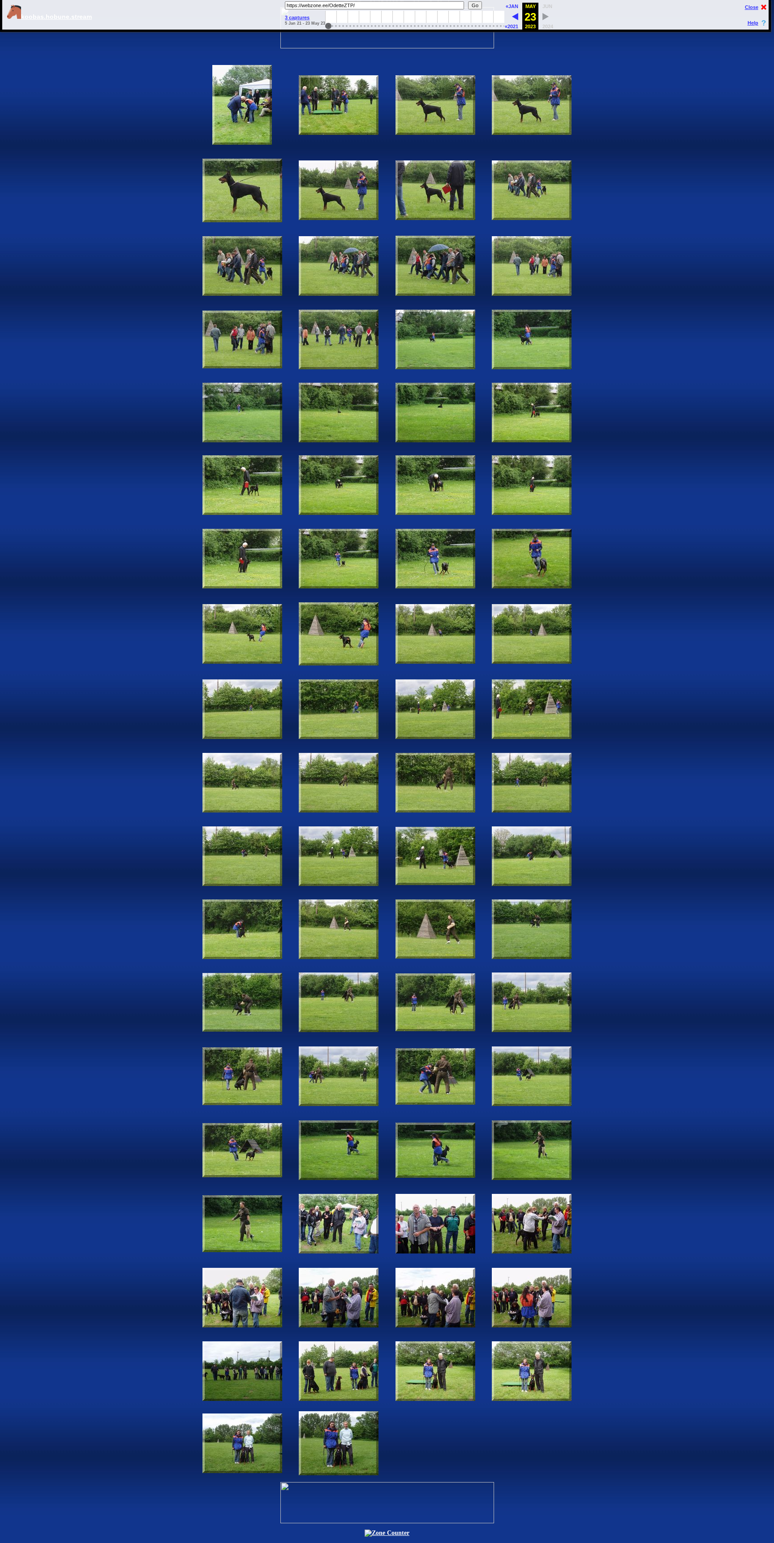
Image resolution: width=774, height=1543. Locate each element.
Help (753, 23)
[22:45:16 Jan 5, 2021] (515, 18)
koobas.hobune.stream (56, 16)
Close (751, 7)
